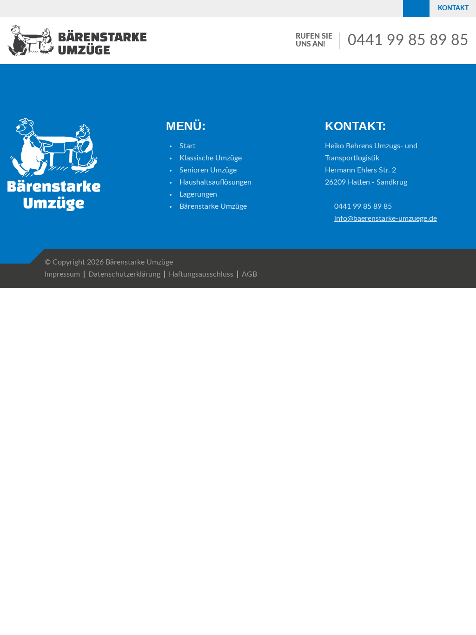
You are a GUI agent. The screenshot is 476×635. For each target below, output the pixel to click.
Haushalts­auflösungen (215, 182)
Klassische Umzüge (210, 158)
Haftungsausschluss (201, 274)
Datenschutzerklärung (124, 274)
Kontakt (453, 8)
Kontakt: (355, 126)
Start (187, 146)
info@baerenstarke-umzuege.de (385, 218)
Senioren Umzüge (208, 170)
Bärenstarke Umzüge (213, 206)
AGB (249, 274)
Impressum (62, 274)
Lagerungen (198, 194)
